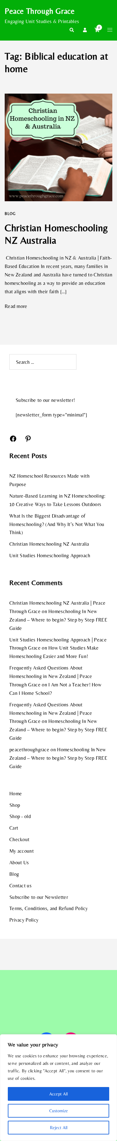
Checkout (19, 839)
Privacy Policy (23, 920)
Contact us (20, 886)
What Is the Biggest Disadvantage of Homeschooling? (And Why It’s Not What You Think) (56, 524)
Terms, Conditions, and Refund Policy (48, 908)
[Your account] (84, 30)
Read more (16, 306)
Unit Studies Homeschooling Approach (49, 555)
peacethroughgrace (29, 750)
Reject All (58, 1127)
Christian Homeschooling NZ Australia (49, 544)
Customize (58, 1110)
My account (21, 851)
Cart (13, 828)
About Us (19, 863)
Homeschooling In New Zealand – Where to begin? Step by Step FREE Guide (58, 619)
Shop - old (20, 816)
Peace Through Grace (40, 11)
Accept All (58, 1093)
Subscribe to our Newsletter (38, 897)
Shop (14, 805)
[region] (58, 1087)
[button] (71, 30)
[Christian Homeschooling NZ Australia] (58, 147)
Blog (10, 214)
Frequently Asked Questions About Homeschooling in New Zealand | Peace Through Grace (50, 676)
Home (15, 794)
